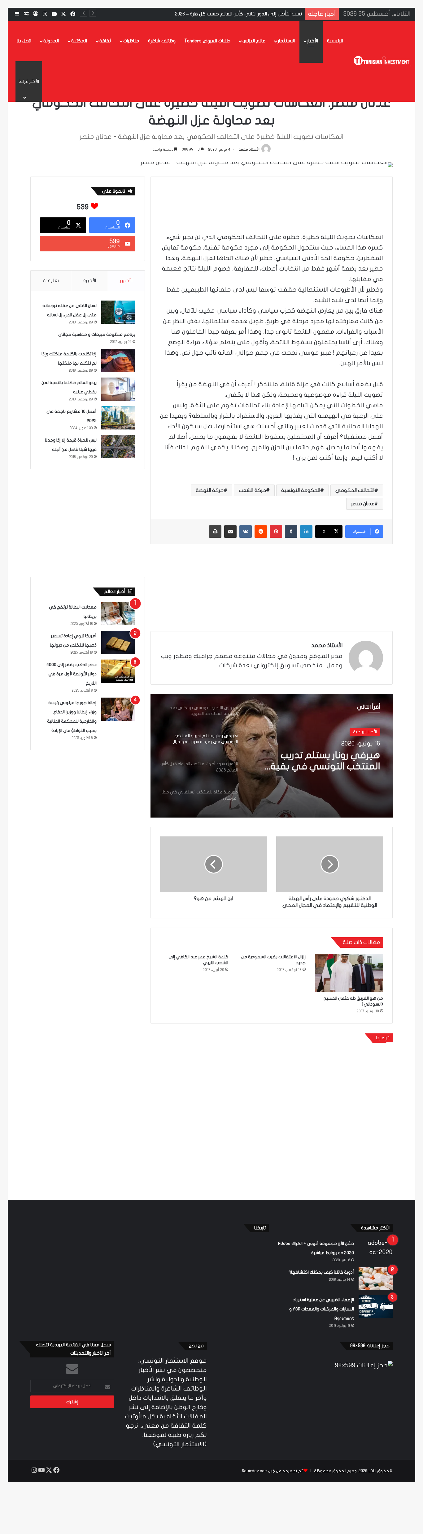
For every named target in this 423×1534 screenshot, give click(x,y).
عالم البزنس (253, 40)
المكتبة (79, 40)
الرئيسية (335, 40)
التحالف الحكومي (354, 490)
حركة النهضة (210, 490)
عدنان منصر (362, 503)
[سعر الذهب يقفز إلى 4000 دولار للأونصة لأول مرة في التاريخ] (118, 671)
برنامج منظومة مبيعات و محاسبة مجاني (96, 334)
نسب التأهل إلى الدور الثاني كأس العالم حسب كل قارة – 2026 (238, 13)
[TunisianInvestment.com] (382, 61)
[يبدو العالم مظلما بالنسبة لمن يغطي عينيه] (118, 389)
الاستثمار (286, 40)
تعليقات (51, 280)
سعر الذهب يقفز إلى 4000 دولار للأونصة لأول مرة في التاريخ (71, 674)
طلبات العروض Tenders (207, 40)
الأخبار (312, 40)
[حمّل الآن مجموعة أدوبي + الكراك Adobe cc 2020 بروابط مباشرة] (376, 1250)
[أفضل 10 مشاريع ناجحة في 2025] (118, 417)
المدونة (51, 40)
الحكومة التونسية (300, 490)
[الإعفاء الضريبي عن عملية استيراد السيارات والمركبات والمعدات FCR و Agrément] (376, 1306)
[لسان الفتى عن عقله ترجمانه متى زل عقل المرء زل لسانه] (118, 312)
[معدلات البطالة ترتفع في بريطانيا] (118, 613)
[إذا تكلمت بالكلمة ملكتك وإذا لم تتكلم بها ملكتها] (118, 360)
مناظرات (131, 40)
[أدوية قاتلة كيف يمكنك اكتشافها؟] (376, 1278)
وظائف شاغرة (162, 40)
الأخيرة (89, 280)
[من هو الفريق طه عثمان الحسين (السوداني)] (349, 973)
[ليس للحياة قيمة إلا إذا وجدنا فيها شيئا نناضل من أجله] (118, 446)
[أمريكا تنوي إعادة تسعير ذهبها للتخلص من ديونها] (118, 642)
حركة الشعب (252, 490)
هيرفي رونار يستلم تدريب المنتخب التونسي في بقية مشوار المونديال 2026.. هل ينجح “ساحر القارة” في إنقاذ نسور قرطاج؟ (317, 761)
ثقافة (105, 40)
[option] (271, 756)
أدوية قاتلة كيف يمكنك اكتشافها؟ (321, 1272)
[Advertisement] (271, 203)
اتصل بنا (24, 40)
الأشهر (126, 280)
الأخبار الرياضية (365, 732)
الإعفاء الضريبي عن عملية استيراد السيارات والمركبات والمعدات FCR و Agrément (321, 1309)
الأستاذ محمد (249, 149)
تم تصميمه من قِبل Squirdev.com (272, 1471)
